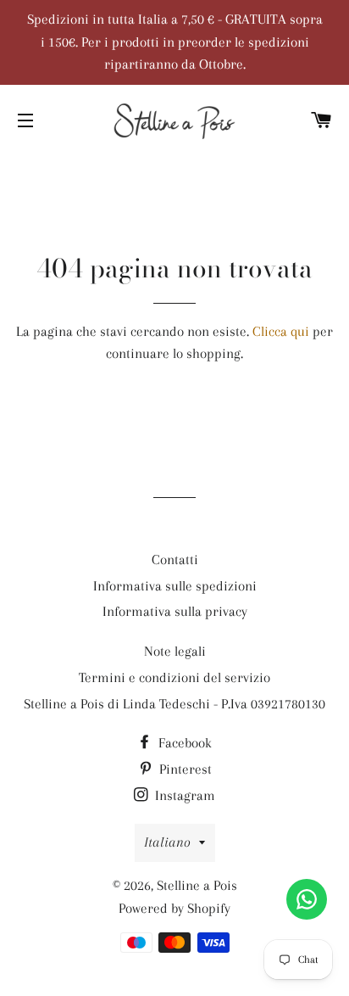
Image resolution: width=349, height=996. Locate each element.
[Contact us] (306, 899)
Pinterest (184, 769)
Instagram (183, 795)
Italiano (167, 842)
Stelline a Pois (197, 885)
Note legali (175, 651)
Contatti (175, 559)
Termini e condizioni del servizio (174, 677)
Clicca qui (280, 331)
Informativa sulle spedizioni (175, 586)
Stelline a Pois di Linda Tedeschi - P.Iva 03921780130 (174, 704)
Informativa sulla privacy (174, 611)
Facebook (183, 743)
